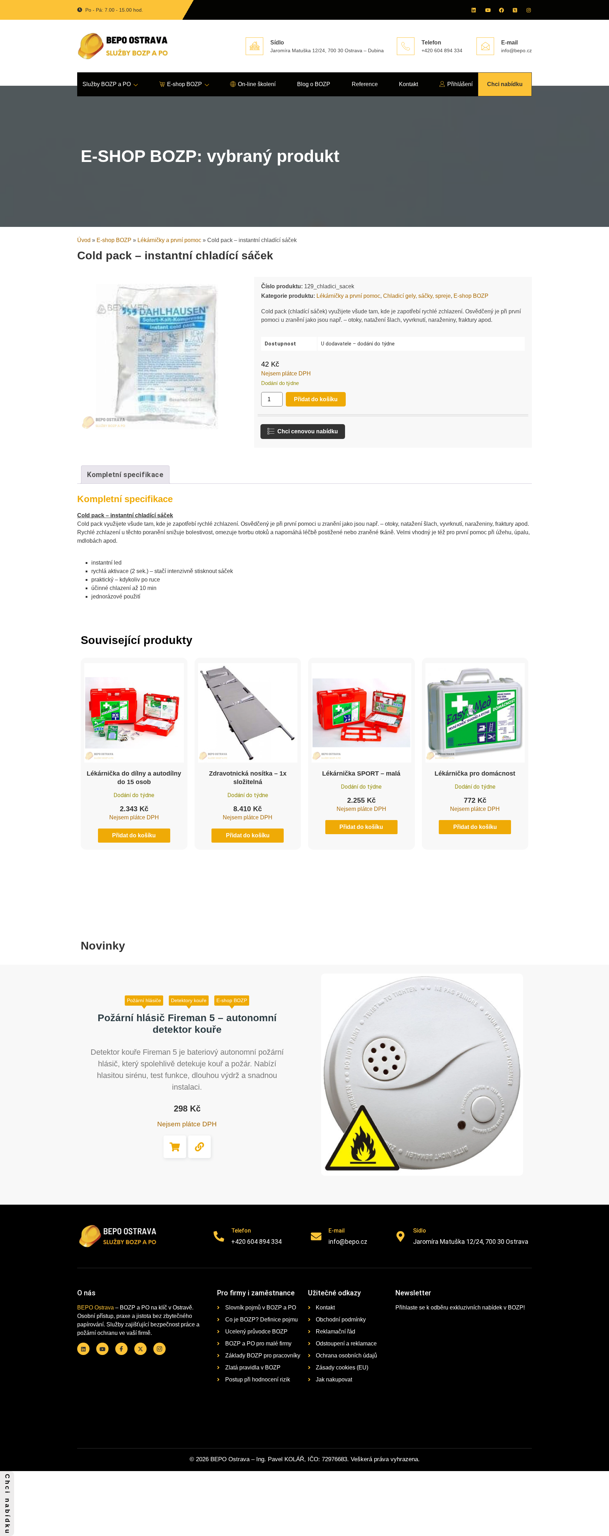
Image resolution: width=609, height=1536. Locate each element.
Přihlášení (460, 84)
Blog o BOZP (313, 84)
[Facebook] (500, 9)
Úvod (84, 240)
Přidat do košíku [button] (175, 1147)
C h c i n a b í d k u (7, 1503)
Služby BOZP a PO (106, 84)
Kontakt (408, 84)
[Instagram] (528, 9)
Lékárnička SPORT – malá (361, 773)
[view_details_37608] (199, 1147)
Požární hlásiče (144, 1000)
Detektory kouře (189, 1000)
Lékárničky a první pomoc (169, 240)
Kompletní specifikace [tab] (125, 474)
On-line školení (257, 84)
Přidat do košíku (316, 399)
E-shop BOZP (184, 84)
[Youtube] (487, 9)
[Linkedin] (473, 9)
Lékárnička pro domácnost (475, 773)
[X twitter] (514, 9)
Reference (365, 84)
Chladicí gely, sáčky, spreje (417, 296)
